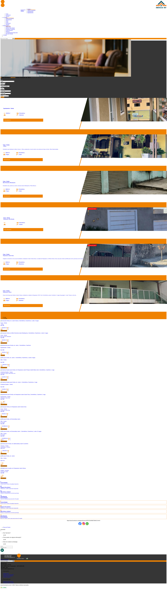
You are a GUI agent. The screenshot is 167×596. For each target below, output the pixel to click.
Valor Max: (3, 92)
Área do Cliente (9, 33)
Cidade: (2, 85)
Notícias (8, 31)
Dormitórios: (3, 94)
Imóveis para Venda (8, 581)
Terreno (7, 16)
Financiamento (9, 30)
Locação (5, 17)
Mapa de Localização (9, 574)
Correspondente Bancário (12, 32)
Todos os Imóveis (31, 10)
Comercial (8, 15)
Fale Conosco (7, 577)
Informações (6, 25)
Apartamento (30, 11)
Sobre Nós (8, 26)
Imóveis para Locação (9, 582)
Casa (7, 13)
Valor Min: (3, 89)
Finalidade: (3, 82)
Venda (29, 9)
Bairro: (2, 87)
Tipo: (2, 80)
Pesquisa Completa (10, 29)
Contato (5, 35)
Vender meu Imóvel (10, 28)
